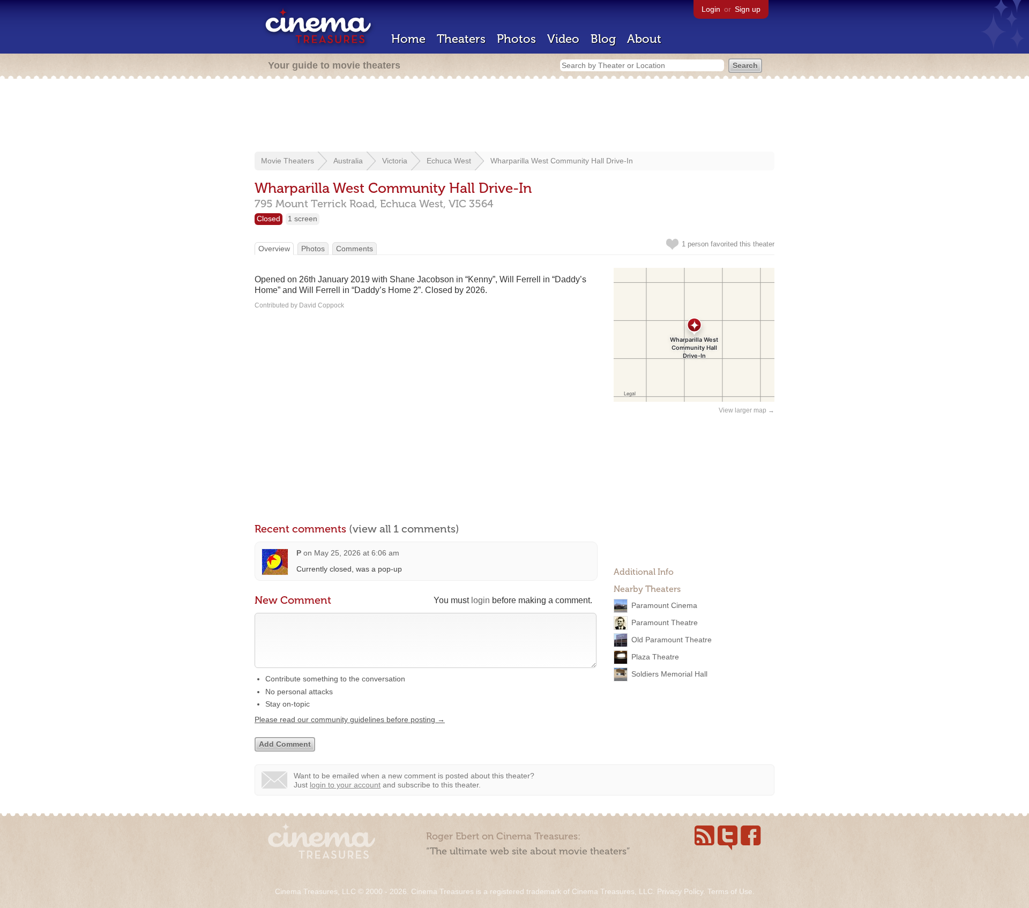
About (644, 39)
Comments (354, 248)
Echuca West (449, 160)
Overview (274, 248)
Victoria (394, 160)
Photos (516, 39)
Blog (603, 39)
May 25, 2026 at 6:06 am (356, 553)
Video (563, 39)
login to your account (345, 785)
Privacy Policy (680, 891)
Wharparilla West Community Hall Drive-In (561, 160)
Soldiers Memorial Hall (669, 674)
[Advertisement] (514, 116)
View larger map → (746, 410)
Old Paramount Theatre (671, 639)
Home (408, 39)
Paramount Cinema (664, 605)
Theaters (461, 39)
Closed (268, 218)
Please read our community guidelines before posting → (350, 719)
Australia (348, 160)
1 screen (302, 218)
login (480, 600)
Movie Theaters (287, 160)
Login (711, 9)
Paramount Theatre (664, 622)
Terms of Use (729, 891)
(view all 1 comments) (404, 528)
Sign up (747, 9)
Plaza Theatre (655, 656)
